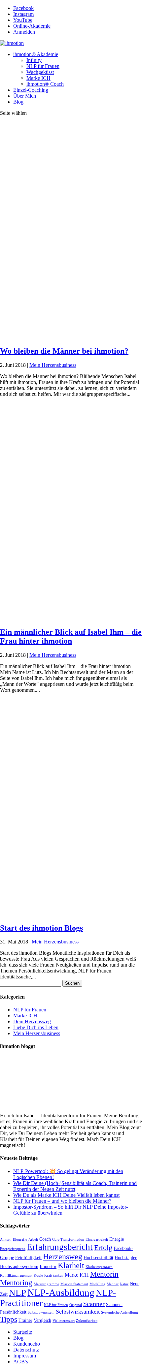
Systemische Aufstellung (119, 1312)
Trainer (25, 1320)
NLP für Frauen (42, 66)
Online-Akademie (32, 26)
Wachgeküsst (40, 72)
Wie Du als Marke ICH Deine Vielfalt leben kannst (66, 1195)
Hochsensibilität (98, 1257)
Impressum (24, 1355)
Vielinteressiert (64, 1320)
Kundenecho (26, 1344)
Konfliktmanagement (16, 1275)
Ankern (6, 1239)
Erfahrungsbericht (60, 1247)
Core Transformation (68, 1239)
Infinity (34, 60)
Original (75, 1305)
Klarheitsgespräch (99, 1267)
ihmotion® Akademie (35, 54)
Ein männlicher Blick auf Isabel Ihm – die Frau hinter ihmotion (71, 636)
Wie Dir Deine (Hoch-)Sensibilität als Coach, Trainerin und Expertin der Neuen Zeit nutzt (75, 1186)
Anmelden (24, 32)
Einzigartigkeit (97, 1239)
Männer (113, 1284)
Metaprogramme (46, 1284)
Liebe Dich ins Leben (35, 1027)
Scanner (94, 1303)
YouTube (22, 20)
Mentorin (104, 1274)
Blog (18, 102)
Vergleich (42, 1320)
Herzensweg (62, 1256)
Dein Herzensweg (32, 1021)
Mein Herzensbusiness (52, 365)
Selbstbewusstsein (41, 1312)
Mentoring (16, 1283)
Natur (124, 1284)
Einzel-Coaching (30, 90)
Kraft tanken (53, 1275)
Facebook (23, 8)
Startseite (22, 1332)
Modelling (97, 1284)
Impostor (48, 1266)
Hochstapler (126, 1257)
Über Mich (24, 96)
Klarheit (71, 1265)
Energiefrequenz (12, 1249)
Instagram (23, 14)
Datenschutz (26, 1350)
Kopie (38, 1275)
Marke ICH (38, 78)
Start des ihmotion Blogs (41, 928)
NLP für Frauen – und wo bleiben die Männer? (62, 1201)
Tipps (8, 1319)
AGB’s (20, 1361)
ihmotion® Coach (45, 84)
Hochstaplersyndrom (19, 1266)
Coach (45, 1239)
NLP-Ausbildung (60, 1292)
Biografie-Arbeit (25, 1239)
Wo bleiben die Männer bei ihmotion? (64, 351)
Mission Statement (74, 1284)
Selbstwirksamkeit (78, 1311)
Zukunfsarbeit (86, 1320)
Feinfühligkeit (28, 1257)
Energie (116, 1239)
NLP (17, 1293)
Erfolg (103, 1248)
